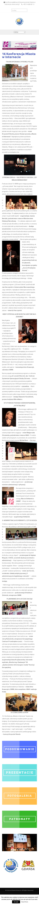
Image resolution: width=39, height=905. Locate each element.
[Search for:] (19, 10)
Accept (16, 902)
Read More (24, 902)
